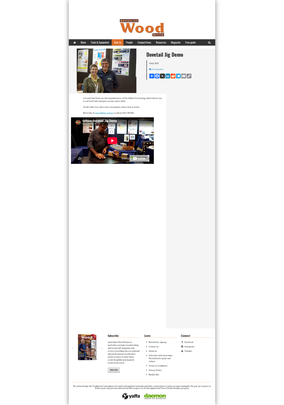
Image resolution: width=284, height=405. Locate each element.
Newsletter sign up (157, 342)
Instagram (189, 346)
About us (153, 351)
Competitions (144, 42)
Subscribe (114, 369)
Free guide (190, 42)
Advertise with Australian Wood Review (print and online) (160, 358)
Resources (161, 42)
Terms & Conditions (158, 365)
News (83, 42)
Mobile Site (154, 374)
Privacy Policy (155, 370)
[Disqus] (117, 209)
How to (117, 42)
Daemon (155, 396)
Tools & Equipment (100, 42)
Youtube (188, 351)
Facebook (188, 342)
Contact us (154, 346)
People (129, 42)
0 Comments (157, 69)
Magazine (175, 42)
